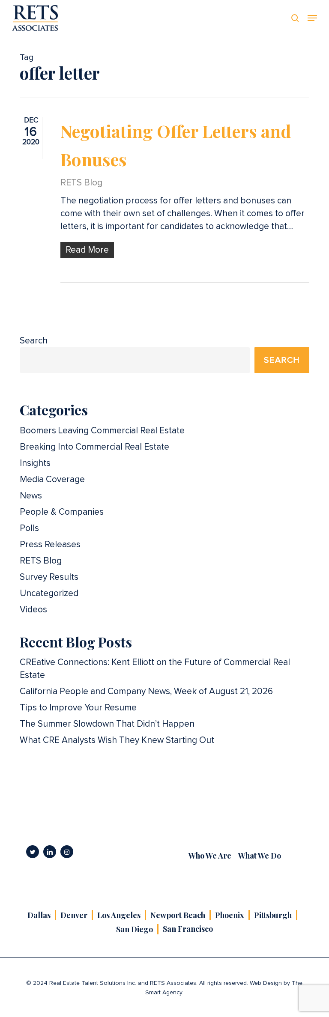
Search (34, 340)
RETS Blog (81, 182)
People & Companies (62, 511)
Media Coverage (52, 479)
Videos (33, 609)
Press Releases (50, 544)
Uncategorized (49, 593)
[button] (312, 18)
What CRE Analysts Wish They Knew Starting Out (117, 740)
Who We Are (209, 855)
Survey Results (49, 577)
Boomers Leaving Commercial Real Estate (102, 430)
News (31, 495)
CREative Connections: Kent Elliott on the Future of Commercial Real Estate (155, 669)
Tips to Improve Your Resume (78, 707)
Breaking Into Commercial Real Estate (94, 446)
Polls (29, 528)
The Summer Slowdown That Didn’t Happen (107, 723)
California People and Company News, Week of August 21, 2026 (146, 691)
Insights (35, 463)
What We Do (259, 855)
